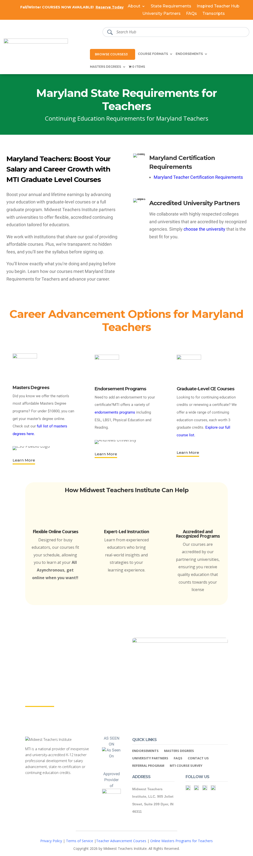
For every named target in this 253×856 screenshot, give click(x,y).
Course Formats (153, 54)
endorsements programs (115, 412)
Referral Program (148, 766)
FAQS (178, 758)
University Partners (161, 14)
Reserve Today (110, 7)
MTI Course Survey (186, 766)
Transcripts (213, 14)
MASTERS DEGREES (179, 751)
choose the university (204, 229)
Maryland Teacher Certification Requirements (198, 177)
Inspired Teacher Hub (218, 6)
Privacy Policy (51, 840)
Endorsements (189, 54)
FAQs (191, 14)
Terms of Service (79, 840)
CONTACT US (198, 758)
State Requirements (171, 6)
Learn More (24, 460)
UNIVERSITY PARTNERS (150, 758)
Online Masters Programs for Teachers (181, 840)
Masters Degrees (105, 66)
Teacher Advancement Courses (121, 840)
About (134, 6)
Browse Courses (110, 54)
